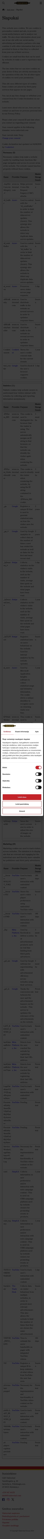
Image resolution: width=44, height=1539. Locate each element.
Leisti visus (22, 797)
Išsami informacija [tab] (22, 732)
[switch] (38, 776)
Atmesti (22, 811)
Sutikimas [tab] (7, 732)
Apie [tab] (37, 732)
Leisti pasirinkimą (22, 804)
